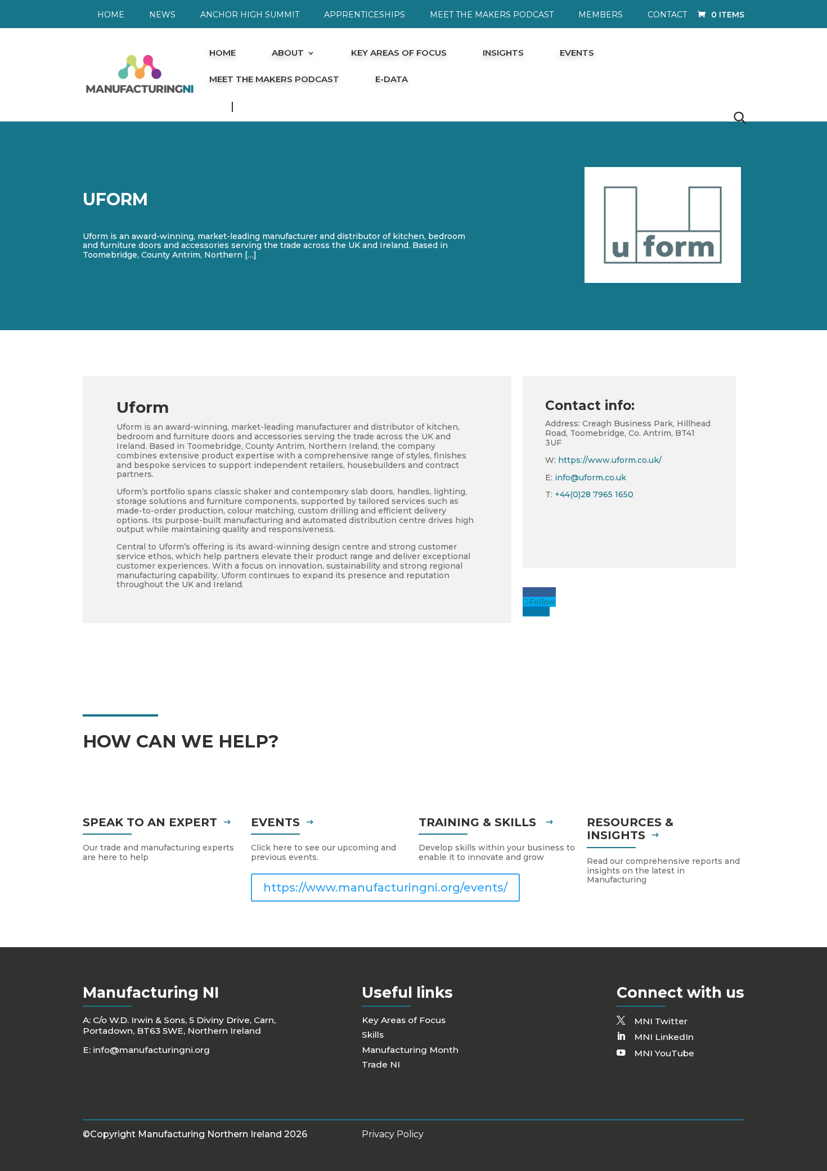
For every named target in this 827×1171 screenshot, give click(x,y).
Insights (503, 53)
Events (577, 53)
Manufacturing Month (410, 1049)
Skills (373, 1034)
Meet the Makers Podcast (492, 15)
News (162, 15)
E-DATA (391, 79)
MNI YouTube (664, 1053)
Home (110, 15)
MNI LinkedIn (664, 1037)
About (288, 53)
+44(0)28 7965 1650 (594, 494)
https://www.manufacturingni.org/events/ (385, 887)
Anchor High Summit (249, 15)
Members (600, 15)
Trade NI (381, 1064)
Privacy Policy (393, 1134)
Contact (667, 15)
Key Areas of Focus (399, 53)
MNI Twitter (660, 1021)
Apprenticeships (364, 15)
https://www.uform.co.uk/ (610, 460)
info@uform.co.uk (590, 477)
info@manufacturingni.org (151, 1049)
